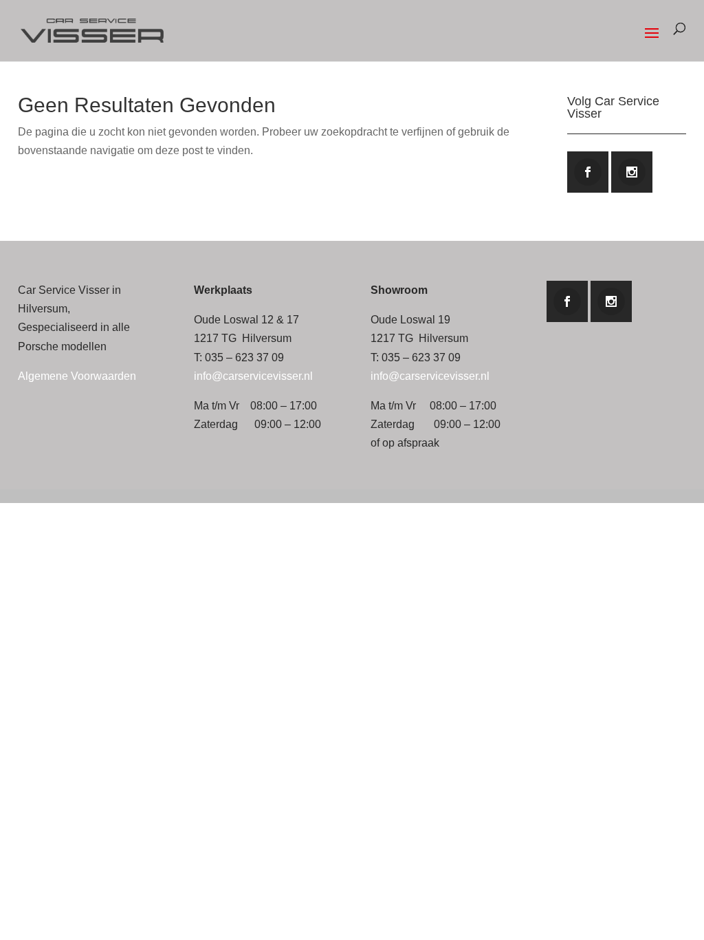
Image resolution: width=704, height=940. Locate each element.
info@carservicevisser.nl (253, 376)
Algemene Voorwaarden (77, 376)
